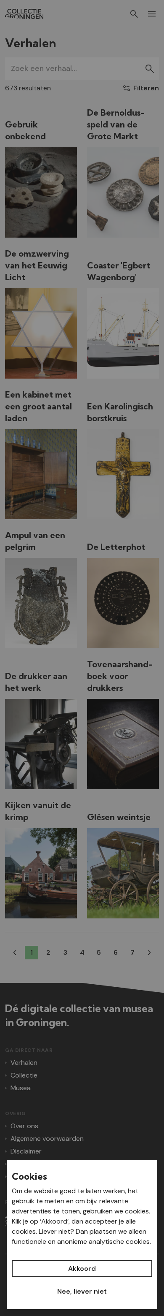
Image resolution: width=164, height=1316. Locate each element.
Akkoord (82, 1268)
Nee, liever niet (82, 1291)
